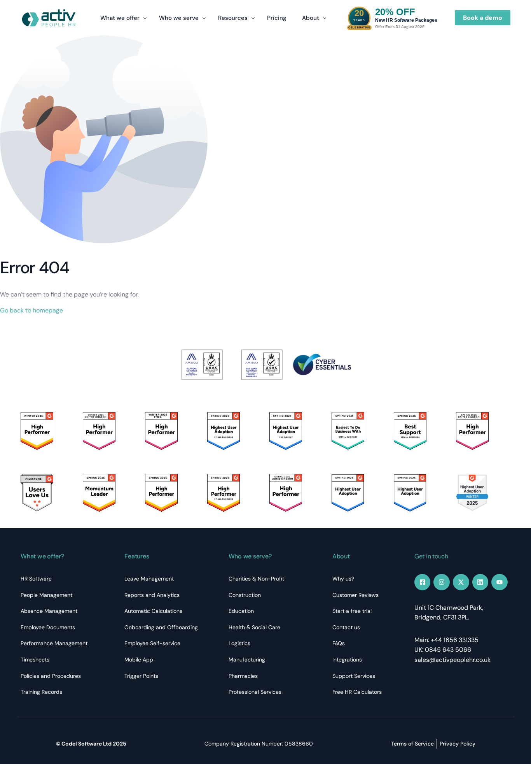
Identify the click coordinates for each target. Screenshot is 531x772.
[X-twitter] (461, 582)
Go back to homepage (31, 310)
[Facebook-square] (422, 582)
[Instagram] (441, 582)
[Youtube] (499, 582)
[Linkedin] (480, 582)
